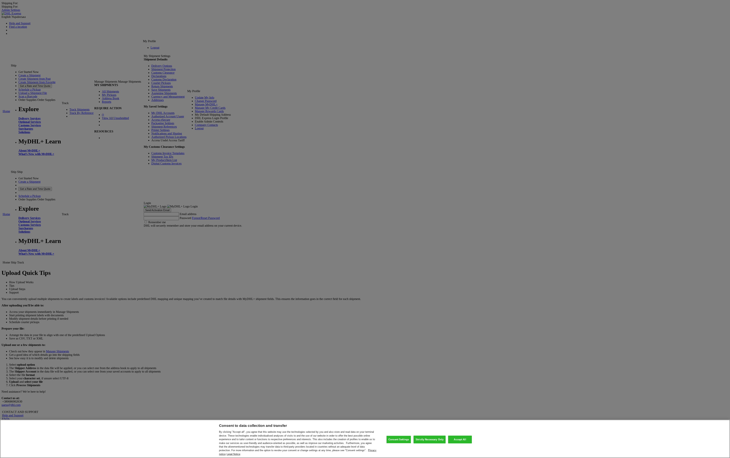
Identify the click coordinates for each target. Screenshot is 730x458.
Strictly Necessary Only (430, 439)
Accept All (460, 439)
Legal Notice (233, 454)
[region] (365, 439)
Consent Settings (398, 439)
